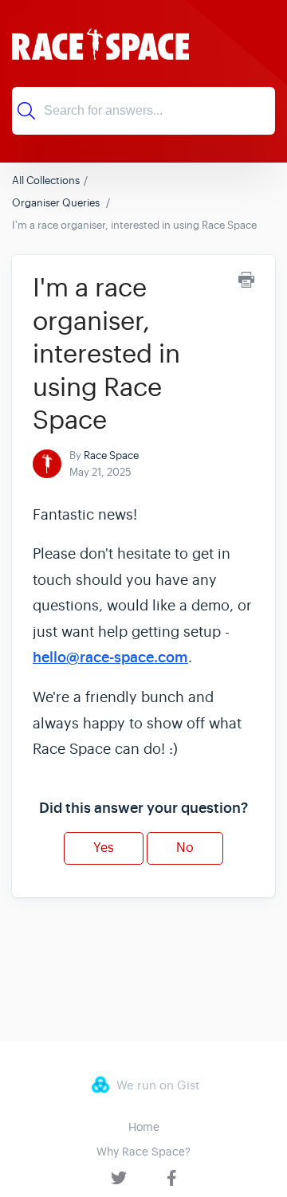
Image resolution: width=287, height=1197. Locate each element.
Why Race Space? (143, 1151)
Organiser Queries (57, 203)
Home (143, 1127)
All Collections (46, 180)
